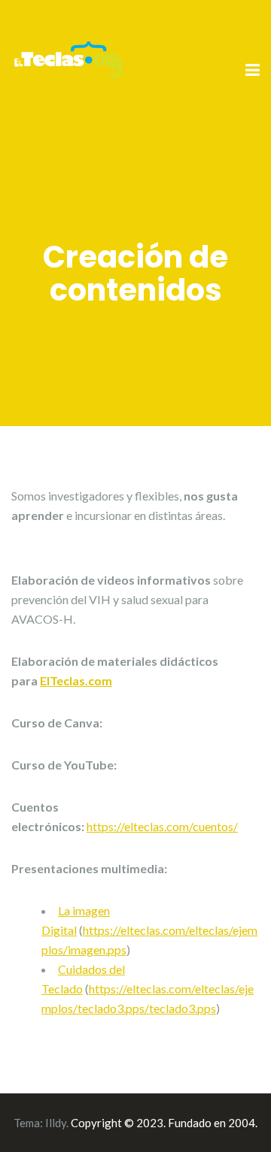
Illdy (55, 1122)
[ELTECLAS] (67, 69)
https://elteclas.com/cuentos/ (162, 826)
